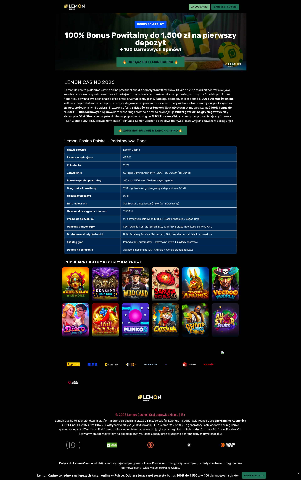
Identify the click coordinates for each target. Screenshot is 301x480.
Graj (75, 286)
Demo (75, 295)
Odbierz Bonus (254, 475)
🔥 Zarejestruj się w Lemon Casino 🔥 (150, 130)
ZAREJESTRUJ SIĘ (225, 6)
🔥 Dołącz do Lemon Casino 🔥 (150, 62)
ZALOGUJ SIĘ (199, 6)
